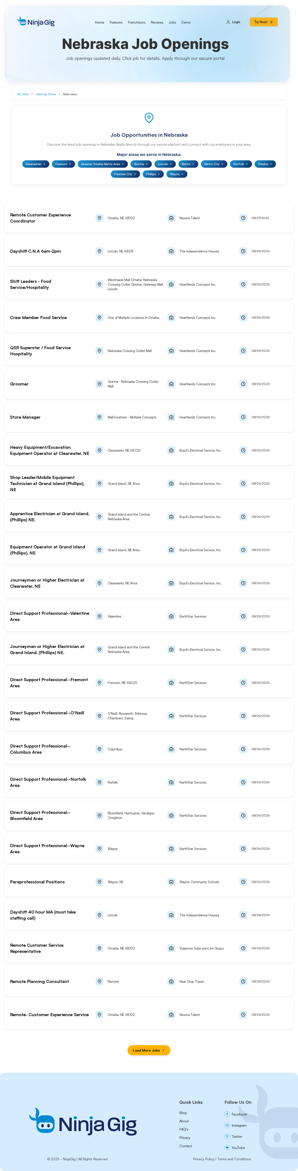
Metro (186, 164)
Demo (186, 22)
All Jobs (23, 94)
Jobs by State (46, 94)
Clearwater (33, 164)
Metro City (211, 164)
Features (116, 22)
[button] (149, 218)
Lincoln (163, 164)
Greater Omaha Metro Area (100, 164)
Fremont (61, 164)
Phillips (151, 174)
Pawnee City (123, 174)
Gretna (139, 164)
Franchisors (137, 22)
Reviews (157, 22)
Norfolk (238, 164)
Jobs (172, 22)
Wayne (175, 174)
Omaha (263, 164)
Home (99, 22)
